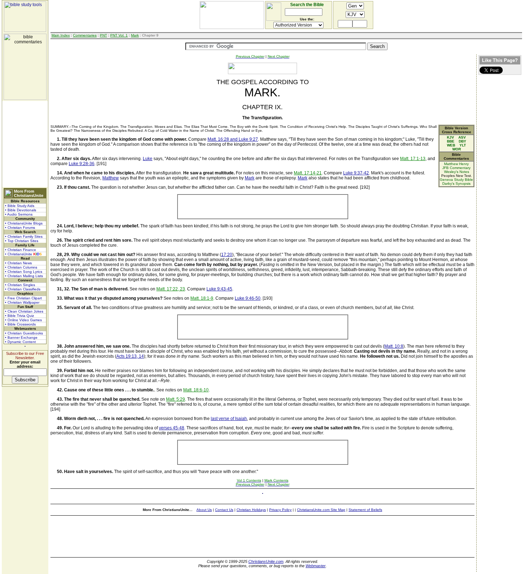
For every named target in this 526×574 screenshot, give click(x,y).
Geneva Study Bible (456, 180)
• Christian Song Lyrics (23, 272)
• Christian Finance (20, 250)
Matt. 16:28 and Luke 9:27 (233, 139)
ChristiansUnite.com (265, 561)
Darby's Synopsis (456, 183)
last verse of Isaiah (229, 418)
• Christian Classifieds (22, 289)
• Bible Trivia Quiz (19, 316)
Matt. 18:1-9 (201, 298)
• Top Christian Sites (21, 241)
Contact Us (224, 510)
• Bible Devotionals (20, 210)
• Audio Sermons (19, 214)
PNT (103, 35)
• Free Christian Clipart (23, 298)
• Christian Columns (21, 267)
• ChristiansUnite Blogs (24, 223)
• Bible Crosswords (20, 324)
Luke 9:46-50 (247, 298)
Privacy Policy (280, 510)
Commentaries (85, 35)
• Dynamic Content (20, 342)
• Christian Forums (20, 228)
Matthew (110, 177)
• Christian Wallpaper (22, 302)
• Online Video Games (23, 320)
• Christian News (18, 263)
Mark (135, 35)
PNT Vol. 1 (119, 35)
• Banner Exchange (21, 337)
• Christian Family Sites (24, 236)
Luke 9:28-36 (81, 163)
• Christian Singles (20, 285)
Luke (147, 158)
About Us (204, 510)
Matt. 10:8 (393, 346)
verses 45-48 (171, 427)
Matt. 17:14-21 (308, 172)
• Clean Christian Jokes (24, 311)
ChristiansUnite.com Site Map (321, 510)
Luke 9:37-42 (356, 172)
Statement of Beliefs (365, 510)
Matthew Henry (456, 164)
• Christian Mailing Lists (24, 276)
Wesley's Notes (456, 172)
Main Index (61, 35)
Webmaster (316, 566)
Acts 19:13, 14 (130, 356)
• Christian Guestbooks (24, 333)
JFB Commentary (456, 168)
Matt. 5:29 (175, 399)
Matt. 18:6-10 (196, 389)
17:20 (226, 254)
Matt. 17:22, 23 (170, 288)
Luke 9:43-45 (219, 288)
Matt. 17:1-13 (412, 158)
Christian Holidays (251, 510)
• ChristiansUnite (23, 254)
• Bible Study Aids (19, 206)
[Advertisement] (25, 144)
